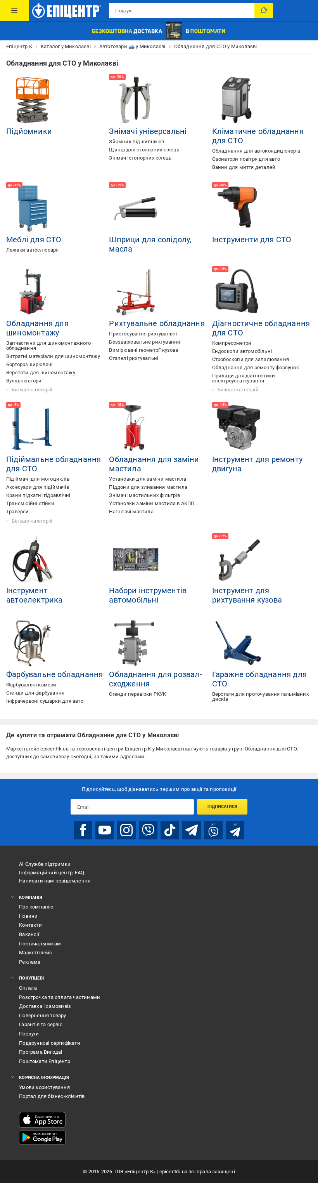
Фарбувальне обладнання (54, 674)
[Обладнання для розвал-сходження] (135, 643)
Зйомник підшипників (136, 141)
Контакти (30, 925)
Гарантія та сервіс (40, 1024)
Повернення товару (42, 1015)
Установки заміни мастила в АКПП (151, 503)
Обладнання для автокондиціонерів (256, 151)
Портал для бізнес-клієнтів (52, 1096)
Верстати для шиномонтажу (40, 372)
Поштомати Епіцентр (44, 1061)
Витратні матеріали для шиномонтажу (53, 356)
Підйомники (29, 131)
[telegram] (191, 830)
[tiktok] (170, 830)
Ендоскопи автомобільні (242, 351)
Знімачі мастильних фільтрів (144, 495)
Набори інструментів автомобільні (148, 595)
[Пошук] (263, 10)
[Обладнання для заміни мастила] (135, 428)
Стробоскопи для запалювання (250, 359)
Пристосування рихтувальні (143, 334)
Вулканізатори (24, 381)
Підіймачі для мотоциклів (37, 479)
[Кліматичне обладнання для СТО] (238, 100)
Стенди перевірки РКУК (137, 694)
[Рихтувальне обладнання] (135, 292)
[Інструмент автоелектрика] (32, 559)
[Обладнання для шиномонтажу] (32, 292)
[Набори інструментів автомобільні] (135, 559)
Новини (28, 916)
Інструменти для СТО (252, 239)
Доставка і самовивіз (45, 1006)
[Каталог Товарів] (14, 10)
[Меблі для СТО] (32, 208)
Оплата (28, 988)
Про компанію (36, 907)
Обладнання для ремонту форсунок (255, 367)
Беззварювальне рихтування (144, 342)
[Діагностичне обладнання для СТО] (238, 292)
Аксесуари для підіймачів (37, 487)
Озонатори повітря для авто (246, 159)
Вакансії (29, 934)
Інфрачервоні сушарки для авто (44, 701)
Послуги (29, 1034)
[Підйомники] (32, 100)
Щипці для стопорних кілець (144, 150)
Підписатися (222, 806)
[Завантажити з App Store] (42, 1119)
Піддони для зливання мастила (148, 487)
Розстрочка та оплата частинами (59, 997)
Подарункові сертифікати (49, 1043)
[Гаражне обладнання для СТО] (238, 643)
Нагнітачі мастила (131, 511)
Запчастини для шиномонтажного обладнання (48, 345)
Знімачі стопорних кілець (140, 158)
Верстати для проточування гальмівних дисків (260, 696)
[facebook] (83, 830)
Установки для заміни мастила (147, 479)
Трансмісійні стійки (30, 503)
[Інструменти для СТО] (238, 208)
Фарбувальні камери (31, 685)
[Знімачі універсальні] (135, 100)
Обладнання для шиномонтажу (37, 328)
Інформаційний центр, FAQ (51, 873)
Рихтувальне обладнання (156, 323)
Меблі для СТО (34, 239)
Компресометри (232, 343)
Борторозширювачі (29, 364)
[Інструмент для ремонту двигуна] (238, 428)
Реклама (29, 962)
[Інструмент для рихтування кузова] (238, 559)
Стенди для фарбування (35, 693)
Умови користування (44, 1087)
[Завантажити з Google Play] (42, 1138)
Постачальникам (40, 944)
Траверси (17, 511)
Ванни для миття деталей (244, 167)
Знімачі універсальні (148, 131)
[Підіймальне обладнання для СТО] (32, 428)
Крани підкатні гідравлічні (38, 495)
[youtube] (104, 830)
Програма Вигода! (40, 1052)
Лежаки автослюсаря (32, 250)
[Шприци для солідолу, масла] (135, 208)
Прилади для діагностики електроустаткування (243, 378)
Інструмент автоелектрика (34, 595)
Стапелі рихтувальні (133, 358)
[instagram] (126, 830)
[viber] (148, 830)
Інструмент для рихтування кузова (247, 595)
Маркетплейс (35, 952)
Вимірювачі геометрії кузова (143, 350)
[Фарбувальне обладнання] (32, 643)
